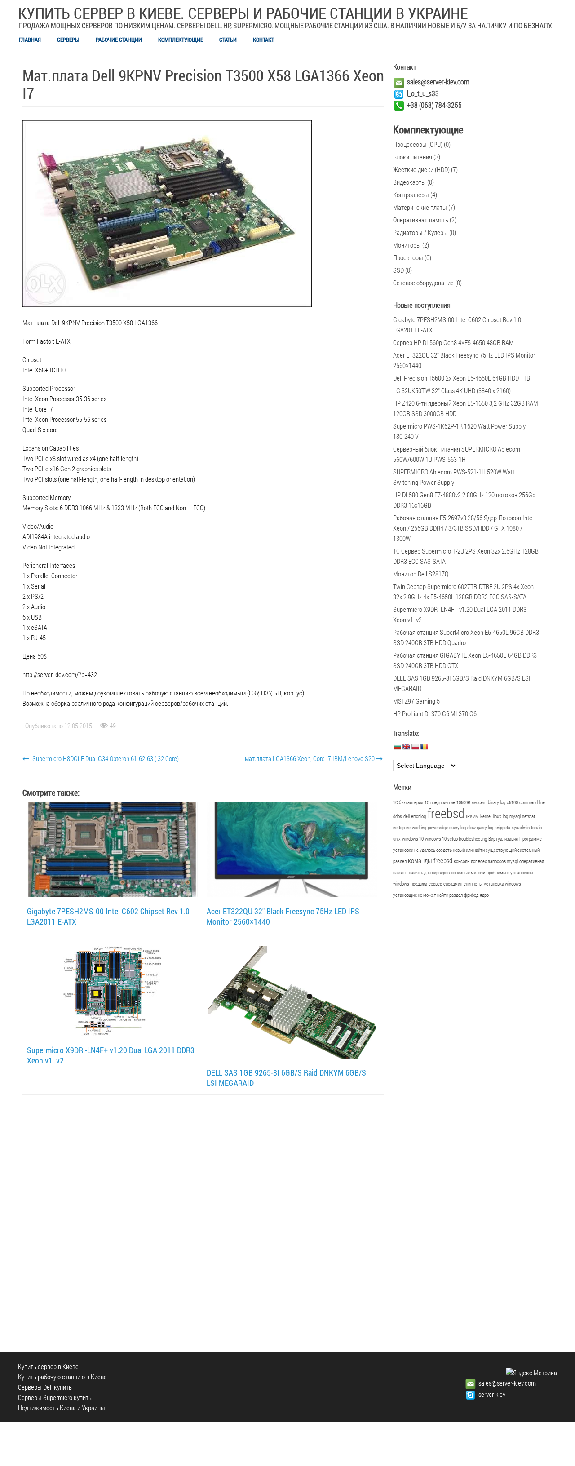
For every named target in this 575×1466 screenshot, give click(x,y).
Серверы (68, 39)
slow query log (480, 827)
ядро (484, 895)
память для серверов (429, 872)
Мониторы (407, 244)
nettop (399, 827)
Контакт (263, 39)
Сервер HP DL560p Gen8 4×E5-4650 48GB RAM (453, 342)
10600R (463, 802)
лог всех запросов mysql (494, 861)
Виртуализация (503, 839)
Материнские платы (420, 207)
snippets (502, 827)
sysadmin (521, 827)
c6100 (512, 802)
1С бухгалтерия (408, 802)
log (505, 816)
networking (416, 827)
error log (418, 816)
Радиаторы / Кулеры (420, 232)
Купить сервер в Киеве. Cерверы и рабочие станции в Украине (243, 12)
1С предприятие (440, 802)
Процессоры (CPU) (417, 144)
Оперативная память (420, 219)
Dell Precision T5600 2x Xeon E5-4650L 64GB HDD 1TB (461, 377)
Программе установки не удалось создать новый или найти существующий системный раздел (467, 850)
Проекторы (408, 257)
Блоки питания (412, 156)
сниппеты (473, 884)
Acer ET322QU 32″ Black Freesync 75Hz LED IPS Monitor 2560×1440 (283, 916)
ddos (397, 816)
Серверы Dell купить (45, 1386)
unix (397, 839)
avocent (479, 802)
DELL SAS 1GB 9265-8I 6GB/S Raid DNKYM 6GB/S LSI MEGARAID (286, 1077)
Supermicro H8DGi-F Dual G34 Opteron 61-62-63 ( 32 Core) (105, 758)
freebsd (445, 813)
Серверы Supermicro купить (55, 1397)
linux (497, 816)
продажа (419, 884)
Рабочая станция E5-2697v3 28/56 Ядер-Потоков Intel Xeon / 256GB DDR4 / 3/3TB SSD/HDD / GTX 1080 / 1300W (463, 528)
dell (406, 816)
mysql (515, 816)
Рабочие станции (119, 39)
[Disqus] (203, 1220)
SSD (398, 270)
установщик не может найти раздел (428, 895)
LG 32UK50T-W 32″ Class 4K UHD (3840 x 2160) (452, 390)
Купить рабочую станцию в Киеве (62, 1376)
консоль (461, 861)
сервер (435, 884)
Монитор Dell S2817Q (421, 573)
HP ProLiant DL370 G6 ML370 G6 (435, 713)
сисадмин (452, 884)
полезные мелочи (468, 872)
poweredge (438, 827)
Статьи (228, 39)
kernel (485, 816)
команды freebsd (430, 860)
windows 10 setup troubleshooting (456, 839)
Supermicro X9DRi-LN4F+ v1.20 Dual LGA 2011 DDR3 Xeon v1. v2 (111, 1055)
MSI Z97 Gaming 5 (416, 700)
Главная (30, 39)
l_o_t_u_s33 (423, 93)
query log (457, 827)
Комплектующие (180, 39)
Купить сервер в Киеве (48, 1366)
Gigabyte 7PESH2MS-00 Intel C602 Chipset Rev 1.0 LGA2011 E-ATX (108, 916)
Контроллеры (411, 194)
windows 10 (413, 839)
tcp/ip (536, 827)
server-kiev (491, 1394)
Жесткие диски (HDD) (421, 169)
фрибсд (471, 895)
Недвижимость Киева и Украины (61, 1407)
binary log (496, 802)
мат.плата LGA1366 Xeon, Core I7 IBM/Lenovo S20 (310, 758)
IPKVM (472, 816)
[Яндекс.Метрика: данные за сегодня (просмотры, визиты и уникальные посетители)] (531, 1373)
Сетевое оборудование (423, 282)
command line (532, 802)
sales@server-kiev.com (438, 81)
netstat (528, 816)
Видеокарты (409, 181)
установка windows (502, 884)
